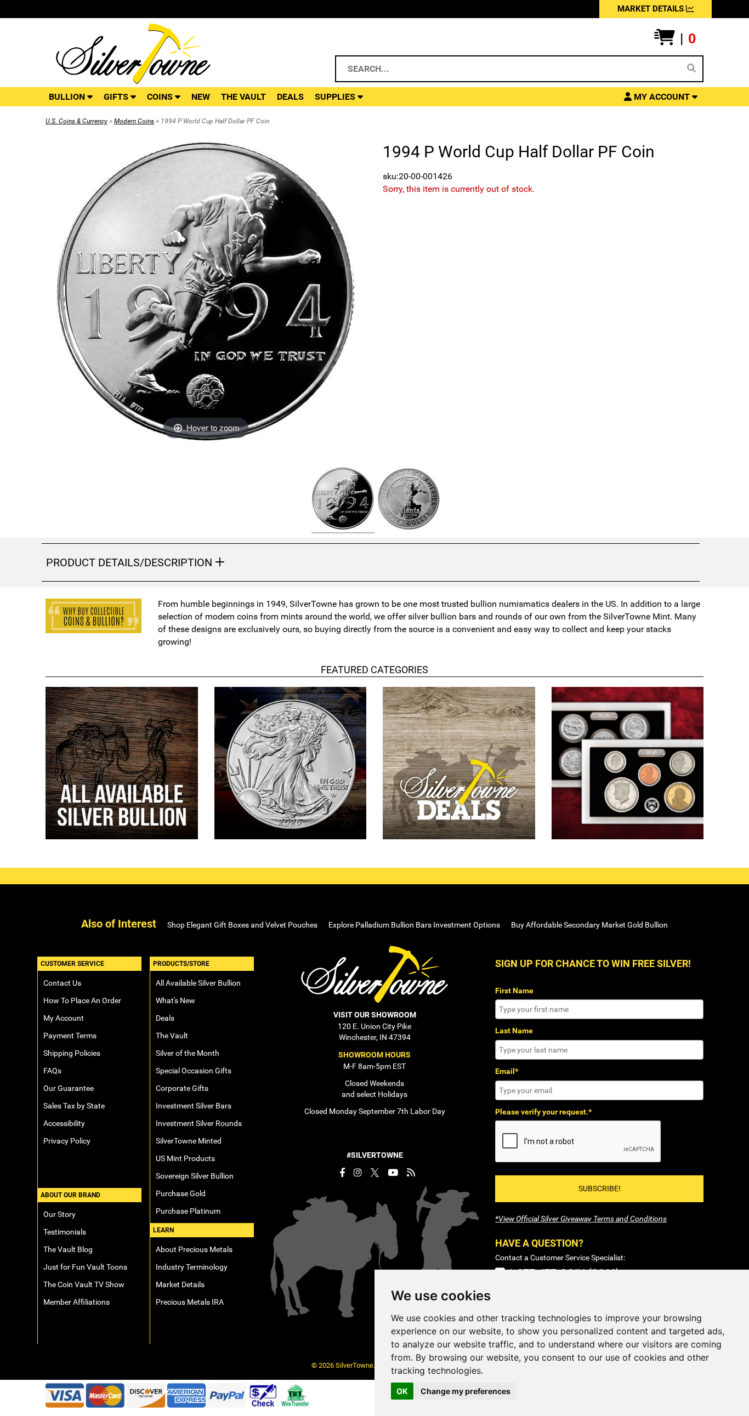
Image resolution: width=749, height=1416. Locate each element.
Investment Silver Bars (193, 1105)
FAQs (52, 1070)
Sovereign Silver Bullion (195, 1176)
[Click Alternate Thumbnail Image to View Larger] (341, 500)
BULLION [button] (68, 97)
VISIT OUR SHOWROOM (374, 1014)
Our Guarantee (68, 1088)
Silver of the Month (187, 1053)
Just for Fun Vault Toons (85, 1267)
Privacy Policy (66, 1140)
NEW (200, 97)
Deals (165, 1018)
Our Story (59, 1214)
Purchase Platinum (188, 1211)
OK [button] (402, 1391)
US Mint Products (185, 1158)
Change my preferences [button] (465, 1391)
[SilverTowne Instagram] (358, 1172)
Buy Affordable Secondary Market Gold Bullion (589, 924)
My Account (63, 1018)
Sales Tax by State (74, 1105)
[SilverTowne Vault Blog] (411, 1172)
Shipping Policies (71, 1053)
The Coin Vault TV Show (83, 1284)
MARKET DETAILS (651, 9)
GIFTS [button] (117, 97)
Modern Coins (134, 121)
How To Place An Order (82, 1000)
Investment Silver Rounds (199, 1123)
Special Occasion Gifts (193, 1070)
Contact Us (62, 983)
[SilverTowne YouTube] (393, 1172)
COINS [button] (161, 97)
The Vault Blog (68, 1249)
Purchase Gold (181, 1193)
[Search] (691, 68)
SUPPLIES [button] (336, 97)
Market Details (180, 1284)
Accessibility (64, 1123)
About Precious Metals (194, 1249)
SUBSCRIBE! (599, 1188)
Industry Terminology (192, 1267)
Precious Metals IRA (190, 1302)
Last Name (514, 1030)
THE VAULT (243, 97)
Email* (506, 1071)
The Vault (172, 1035)
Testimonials (64, 1231)
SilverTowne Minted (189, 1140)
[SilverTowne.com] (178, 54)
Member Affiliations (76, 1302)
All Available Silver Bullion (198, 983)
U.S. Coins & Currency (76, 121)
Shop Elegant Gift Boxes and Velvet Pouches (242, 924)
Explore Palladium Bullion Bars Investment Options (414, 924)
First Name (514, 990)
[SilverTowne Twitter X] (375, 1172)
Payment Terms (70, 1035)
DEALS (290, 97)
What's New (175, 1000)
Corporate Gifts (182, 1088)
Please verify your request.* (543, 1111)
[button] (675, 39)
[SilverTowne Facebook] (342, 1172)
